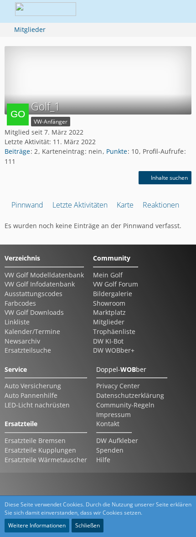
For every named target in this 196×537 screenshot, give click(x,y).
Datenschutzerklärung (130, 395)
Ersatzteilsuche (28, 350)
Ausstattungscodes (33, 293)
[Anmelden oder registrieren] (152, 11)
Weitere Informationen (37, 525)
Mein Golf (108, 275)
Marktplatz (109, 312)
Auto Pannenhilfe (31, 395)
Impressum (113, 414)
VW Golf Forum (115, 284)
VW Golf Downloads (34, 312)
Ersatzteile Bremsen (35, 440)
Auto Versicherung (33, 385)
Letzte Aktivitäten (80, 205)
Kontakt (107, 423)
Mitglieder (108, 322)
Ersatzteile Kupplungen (40, 450)
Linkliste (17, 322)
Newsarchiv (22, 341)
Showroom (109, 303)
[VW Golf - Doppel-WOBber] (45, 11)
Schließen (87, 525)
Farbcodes (20, 303)
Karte (125, 205)
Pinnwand (27, 205)
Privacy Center (118, 385)
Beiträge (17, 151)
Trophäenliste (114, 331)
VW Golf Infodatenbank (40, 284)
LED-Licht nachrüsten (37, 405)
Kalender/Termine (32, 331)
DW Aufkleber (117, 440)
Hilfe (103, 459)
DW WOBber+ (113, 350)
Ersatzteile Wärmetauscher (46, 459)
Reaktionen (161, 205)
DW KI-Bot (108, 341)
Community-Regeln (125, 405)
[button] (129, 11)
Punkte (116, 151)
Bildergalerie (112, 293)
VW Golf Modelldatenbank (44, 275)
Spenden (110, 450)
